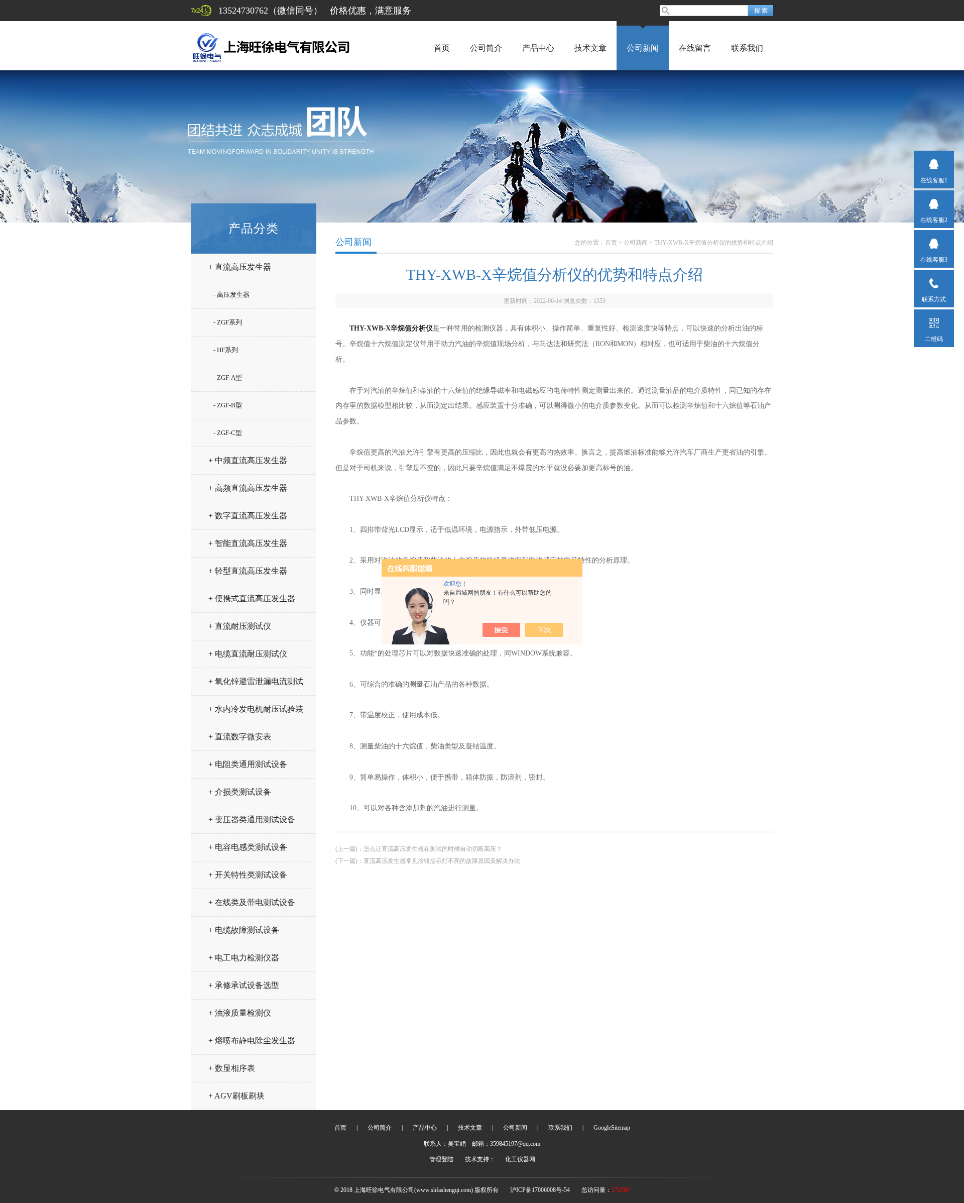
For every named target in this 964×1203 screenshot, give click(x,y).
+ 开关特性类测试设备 (247, 874)
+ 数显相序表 (231, 1068)
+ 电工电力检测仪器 (243, 957)
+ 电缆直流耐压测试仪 (247, 653)
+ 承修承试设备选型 (243, 985)
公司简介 (486, 48)
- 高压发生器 (231, 294)
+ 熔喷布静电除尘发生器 (251, 1040)
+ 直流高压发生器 (239, 267)
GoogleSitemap (611, 1127)
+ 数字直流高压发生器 (247, 515)
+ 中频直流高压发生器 (247, 460)
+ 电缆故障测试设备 (243, 930)
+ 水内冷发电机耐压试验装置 (255, 713)
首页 (442, 48)
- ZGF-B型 (227, 405)
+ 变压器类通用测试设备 (251, 819)
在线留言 (695, 48)
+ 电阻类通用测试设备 (247, 764)
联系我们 (747, 48)
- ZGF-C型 (227, 432)
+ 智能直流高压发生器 (247, 543)
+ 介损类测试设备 (239, 792)
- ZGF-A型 (227, 377)
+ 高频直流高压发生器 (247, 488)
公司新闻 (643, 48)
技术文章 (590, 48)
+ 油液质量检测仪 (239, 1013)
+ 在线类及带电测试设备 (251, 902)
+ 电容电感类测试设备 (247, 847)
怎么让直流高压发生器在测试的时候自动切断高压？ (433, 848)
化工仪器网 (520, 1159)
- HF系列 (225, 350)
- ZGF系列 (227, 322)
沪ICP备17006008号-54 (540, 1189)
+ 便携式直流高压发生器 (251, 598)
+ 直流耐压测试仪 (239, 626)
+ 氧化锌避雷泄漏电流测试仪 (255, 685)
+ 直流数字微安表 (239, 736)
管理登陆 (441, 1159)
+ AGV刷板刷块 (236, 1095)
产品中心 (538, 48)
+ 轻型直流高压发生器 (247, 571)
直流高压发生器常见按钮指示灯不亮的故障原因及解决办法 (442, 860)
